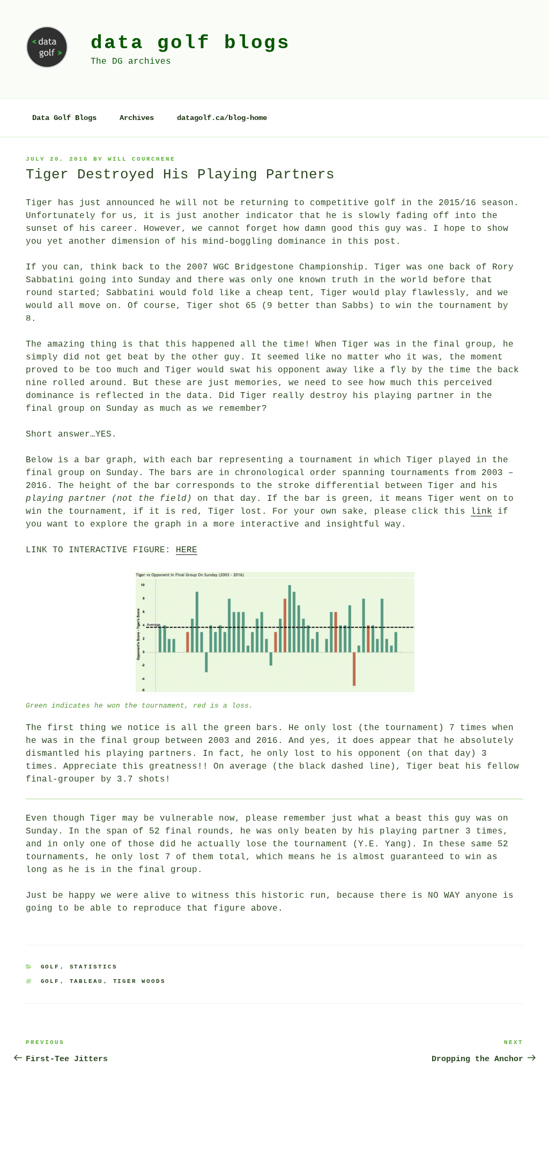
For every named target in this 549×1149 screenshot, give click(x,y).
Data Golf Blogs (64, 118)
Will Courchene (141, 159)
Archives (137, 118)
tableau (86, 981)
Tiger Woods (139, 981)
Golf (50, 967)
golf (50, 981)
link (481, 511)
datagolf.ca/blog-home (222, 118)
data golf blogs (191, 43)
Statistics (94, 967)
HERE (186, 550)
